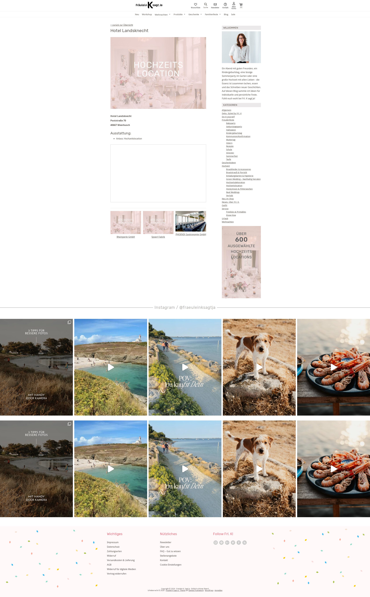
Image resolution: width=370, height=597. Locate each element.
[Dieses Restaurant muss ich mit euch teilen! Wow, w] (333, 367)
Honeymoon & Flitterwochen (239, 189)
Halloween (231, 129)
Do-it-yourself (228, 116)
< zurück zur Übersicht (121, 25)
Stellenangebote (168, 555)
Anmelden (218, 590)
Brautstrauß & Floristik (236, 172)
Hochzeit (226, 166)
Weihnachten (228, 221)
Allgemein (226, 110)
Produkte (178, 14)
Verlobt (229, 195)
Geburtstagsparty (234, 126)
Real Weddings (232, 192)
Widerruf (111, 555)
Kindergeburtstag (234, 133)
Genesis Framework (196, 590)
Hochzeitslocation (234, 185)
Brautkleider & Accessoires (238, 169)
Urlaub (225, 218)
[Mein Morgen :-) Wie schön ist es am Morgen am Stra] (185, 367)
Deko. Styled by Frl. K (232, 113)
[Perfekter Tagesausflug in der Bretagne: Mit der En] (110, 367)
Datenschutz (113, 546)
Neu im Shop (228, 198)
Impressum (113, 542)
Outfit (224, 205)
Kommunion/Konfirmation (238, 136)
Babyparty (230, 123)
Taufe (228, 159)
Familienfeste (211, 14)
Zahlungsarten (114, 551)
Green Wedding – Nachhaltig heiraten (243, 179)
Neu (137, 14)
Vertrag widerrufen (116, 573)
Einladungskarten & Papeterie (239, 175)
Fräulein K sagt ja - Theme (175, 590)
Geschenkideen (229, 162)
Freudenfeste (228, 120)
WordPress (209, 590)
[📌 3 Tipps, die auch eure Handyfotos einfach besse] (36, 367)
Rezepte (230, 146)
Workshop (147, 14)
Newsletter (215, 7)
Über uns (164, 546)
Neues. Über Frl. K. (230, 202)
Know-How (231, 215)
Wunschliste (195, 7)
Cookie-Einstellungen (170, 564)
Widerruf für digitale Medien (121, 569)
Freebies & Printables (236, 211)
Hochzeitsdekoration (235, 182)
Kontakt (225, 7)
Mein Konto (234, 7)
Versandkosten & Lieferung (121, 560)
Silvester (230, 152)
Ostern (229, 143)
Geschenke (193, 14)
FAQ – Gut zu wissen (170, 551)
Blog (226, 14)
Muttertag (230, 139)
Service (225, 208)
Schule (229, 149)
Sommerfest (232, 156)
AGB (109, 564)
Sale (233, 14)
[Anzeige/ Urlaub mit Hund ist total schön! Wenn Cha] (259, 367)
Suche (205, 7)
